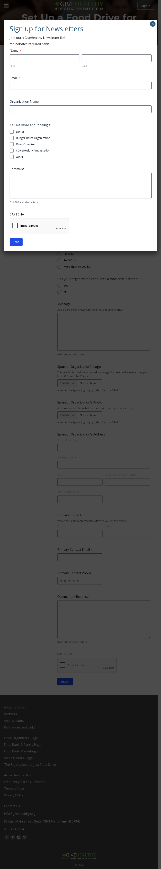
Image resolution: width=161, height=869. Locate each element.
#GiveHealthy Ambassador (33, 150)
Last (84, 66)
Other (19, 157)
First (12, 66)
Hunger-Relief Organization (33, 138)
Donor (20, 131)
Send (16, 242)
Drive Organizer (26, 144)
